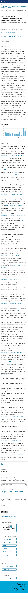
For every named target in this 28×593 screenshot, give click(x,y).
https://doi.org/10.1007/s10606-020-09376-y (12, 303)
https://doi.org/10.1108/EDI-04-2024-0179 (11, 155)
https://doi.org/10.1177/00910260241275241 (12, 194)
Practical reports (7, 551)
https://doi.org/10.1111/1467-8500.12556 (11, 440)
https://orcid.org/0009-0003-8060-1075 (8, 32)
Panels (4, 545)
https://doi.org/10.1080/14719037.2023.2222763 (13, 454)
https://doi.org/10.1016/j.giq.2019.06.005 (11, 279)
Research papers (7, 539)
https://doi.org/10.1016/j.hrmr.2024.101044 (11, 352)
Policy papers (6, 542)
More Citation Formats (7, 484)
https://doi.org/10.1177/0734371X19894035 (11, 375)
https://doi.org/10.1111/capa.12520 (14, 205)
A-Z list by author (7, 569)
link (20, 162)
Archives (7, 4)
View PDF (5, 464)
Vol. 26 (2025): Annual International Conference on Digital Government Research (13, 7)
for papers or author (8, 566)
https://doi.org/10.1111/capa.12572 (10, 231)
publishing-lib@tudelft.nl (9, 578)
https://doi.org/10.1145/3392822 (9, 245)
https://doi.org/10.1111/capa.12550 (10, 255)
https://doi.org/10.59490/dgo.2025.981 (13, 36)
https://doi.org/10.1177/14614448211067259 (12, 416)
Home (2, 4)
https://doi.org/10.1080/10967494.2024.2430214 (13, 215)
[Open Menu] (1, 1)
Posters (5, 548)
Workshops (6, 555)
